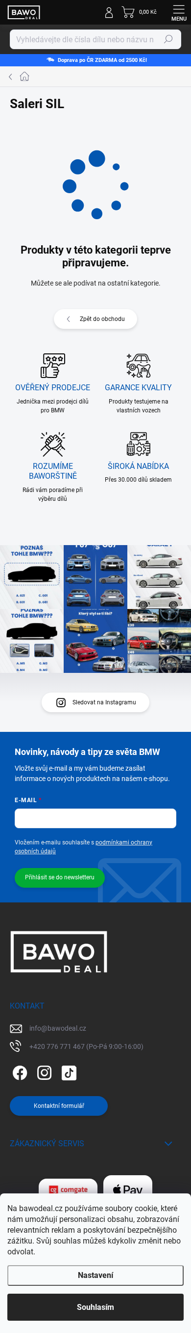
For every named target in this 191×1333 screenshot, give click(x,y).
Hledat (168, 39)
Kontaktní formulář (59, 1105)
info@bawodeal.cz (57, 1028)
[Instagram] (42, 1070)
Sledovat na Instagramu (104, 702)
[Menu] (179, 12)
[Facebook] (18, 1070)
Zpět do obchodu (102, 319)
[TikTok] (67, 1070)
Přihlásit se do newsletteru (60, 877)
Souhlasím (95, 1307)
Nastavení (95, 1275)
